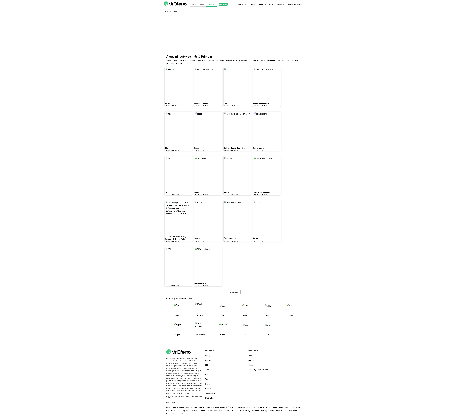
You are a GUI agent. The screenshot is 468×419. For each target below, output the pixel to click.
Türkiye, (272, 410)
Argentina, (224, 407)
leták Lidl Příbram (240, 60)
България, (241, 407)
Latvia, (197, 410)
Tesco (196, 148)
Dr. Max (256, 238)
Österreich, (232, 407)
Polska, (221, 410)
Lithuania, (190, 410)
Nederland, (215, 407)
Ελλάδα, (202, 407)
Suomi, (281, 407)
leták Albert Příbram (255, 60)
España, (274, 407)
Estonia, (268, 407)
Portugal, (228, 410)
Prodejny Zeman (230, 238)
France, (287, 407)
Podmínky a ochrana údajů (258, 369)
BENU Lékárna (200, 283)
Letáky (252, 4)
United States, (281, 410)
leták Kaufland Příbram (223, 60)
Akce (261, 4)
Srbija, (242, 410)
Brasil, (248, 407)
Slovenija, (265, 410)
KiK (166, 192)
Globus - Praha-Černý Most (235, 148)
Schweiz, (254, 407)
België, (169, 407)
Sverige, (248, 410)
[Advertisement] (234, 36)
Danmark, (194, 407)
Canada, (175, 407)
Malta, (210, 410)
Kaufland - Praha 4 (201, 103)
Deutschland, (184, 407)
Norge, (215, 410)
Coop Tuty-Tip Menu (261, 192)
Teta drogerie (258, 148)
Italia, (208, 407)
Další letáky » (234, 292)
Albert (207, 369)
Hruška (197, 238)
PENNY (167, 103)
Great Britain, (296, 407)
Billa (166, 148)
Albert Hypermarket (261, 103)
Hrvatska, (170, 410)
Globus (208, 388)
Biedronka (198, 192)
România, (236, 410)
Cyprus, (261, 407)
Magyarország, (180, 410)
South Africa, (171, 414)
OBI (166, 283)
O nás (250, 365)
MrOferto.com (182, 414)
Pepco (207, 384)
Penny (270, 4)
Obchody (242, 4)
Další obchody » (295, 4)
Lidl (225, 103)
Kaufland (281, 4)
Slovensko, (256, 410)
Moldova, (203, 410)
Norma (226, 192)
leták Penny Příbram (206, 60)
